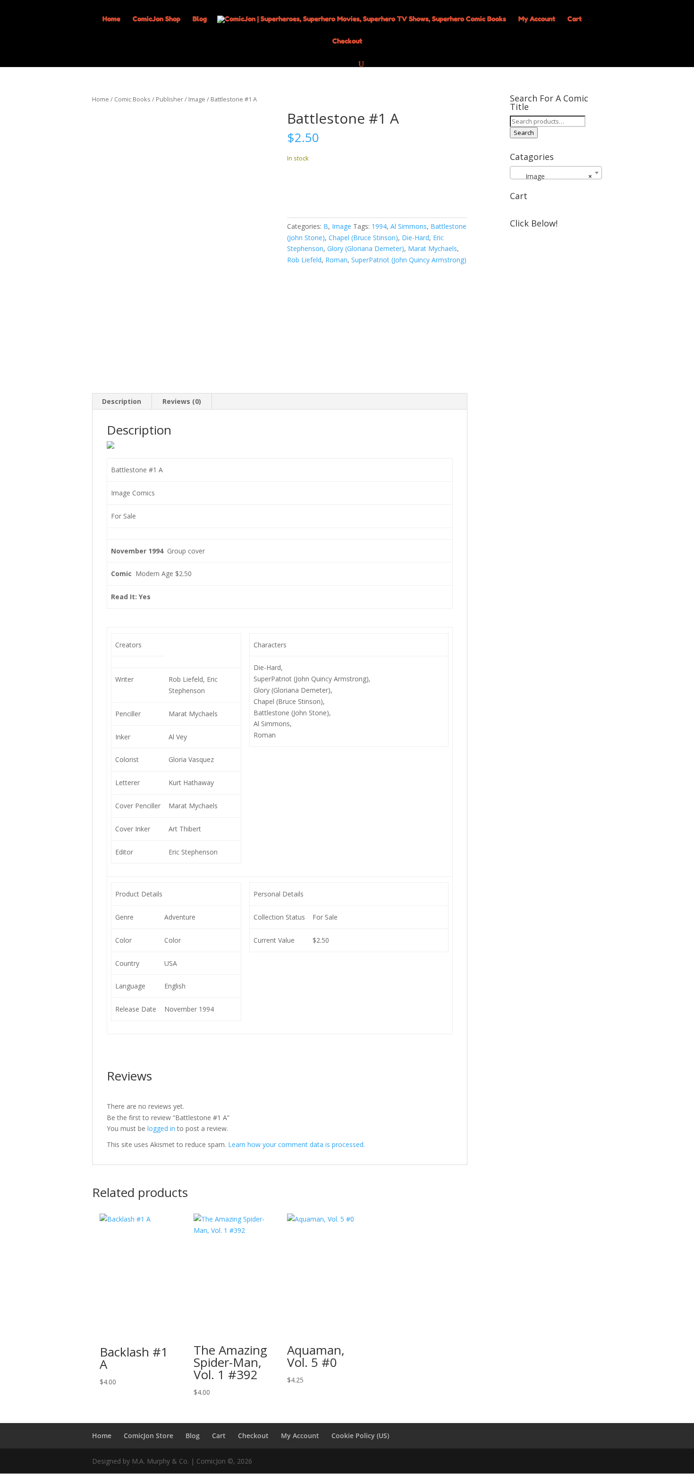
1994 (379, 226)
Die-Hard (415, 237)
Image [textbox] (553, 176)
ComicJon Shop (156, 19)
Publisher (169, 99)
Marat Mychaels (432, 248)
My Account (536, 19)
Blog (200, 19)
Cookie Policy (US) (360, 1435)
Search (524, 132)
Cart (574, 19)
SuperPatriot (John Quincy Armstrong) (408, 259)
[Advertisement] (556, 373)
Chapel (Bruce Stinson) (363, 237)
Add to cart (322, 187)
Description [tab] (121, 401)
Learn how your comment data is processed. (296, 1144)
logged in (161, 1128)
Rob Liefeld (304, 259)
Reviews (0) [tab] (181, 401)
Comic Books (132, 99)
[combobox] (556, 172)
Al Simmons (408, 226)
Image (196, 99)
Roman (336, 259)
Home (111, 19)
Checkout (347, 41)
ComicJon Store (148, 1435)
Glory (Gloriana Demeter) (365, 248)
